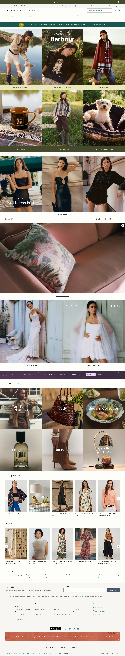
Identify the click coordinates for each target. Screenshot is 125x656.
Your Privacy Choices (63, 653)
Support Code (52, 653)
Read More (8, 580)
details (26, 6)
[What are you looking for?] (110, 11)
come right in (71, 2)
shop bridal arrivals (31, 365)
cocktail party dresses (97, 577)
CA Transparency (27, 653)
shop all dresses (62, 214)
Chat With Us (98, 614)
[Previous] (7, 499)
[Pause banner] (119, 2)
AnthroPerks (98, 607)
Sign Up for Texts (100, 611)
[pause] (122, 225)
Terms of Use (17, 653)
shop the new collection (62, 296)
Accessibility (36, 653)
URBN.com (44, 653)
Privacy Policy (81, 596)
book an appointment (93, 365)
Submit (113, 590)
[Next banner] (114, 2)
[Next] (118, 499)
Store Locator (98, 604)
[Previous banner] (11, 2)
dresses (54, 577)
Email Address (67, 587)
